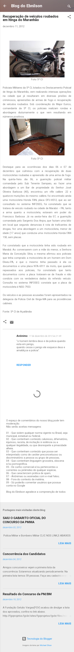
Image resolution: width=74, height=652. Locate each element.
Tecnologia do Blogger (39, 638)
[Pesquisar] (69, 7)
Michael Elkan (46, 645)
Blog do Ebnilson (26, 5)
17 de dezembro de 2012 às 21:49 (45, 336)
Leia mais (64, 543)
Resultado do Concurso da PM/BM (27, 594)
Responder (24, 365)
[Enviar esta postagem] (12, 323)
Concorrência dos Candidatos (24, 554)
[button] (69, 17)
